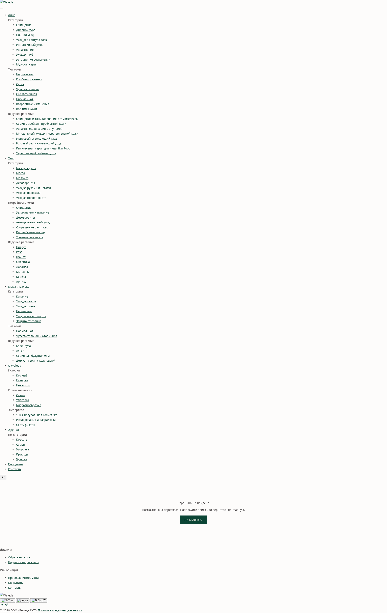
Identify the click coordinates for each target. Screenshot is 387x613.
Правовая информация (24, 578)
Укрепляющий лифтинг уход (36, 153)
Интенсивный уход (29, 45)
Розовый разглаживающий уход (38, 143)
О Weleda (14, 365)
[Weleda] (6, 2)
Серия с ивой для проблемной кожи (41, 124)
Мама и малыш (18, 286)
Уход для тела (25, 306)
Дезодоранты (25, 183)
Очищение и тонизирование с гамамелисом (47, 119)
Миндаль (22, 272)
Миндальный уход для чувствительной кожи (47, 133)
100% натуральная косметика (36, 415)
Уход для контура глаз (31, 40)
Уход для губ (24, 54)
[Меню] (1, 8)
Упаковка (22, 400)
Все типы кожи (26, 109)
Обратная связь (19, 557)
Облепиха (23, 262)
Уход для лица (26, 301)
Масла (20, 173)
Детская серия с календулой (35, 360)
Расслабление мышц (30, 232)
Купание (22, 296)
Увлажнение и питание (32, 212)
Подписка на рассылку (23, 562)
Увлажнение (25, 50)
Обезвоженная (26, 94)
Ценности (23, 385)
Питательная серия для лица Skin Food (43, 148)
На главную (193, 520)
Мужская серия (26, 64)
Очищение (23, 25)
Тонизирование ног (29, 237)
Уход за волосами (28, 193)
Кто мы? (21, 375)
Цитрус (21, 247)
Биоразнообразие (28, 405)
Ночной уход (25, 35)
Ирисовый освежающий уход (36, 138)
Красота (21, 439)
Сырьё (20, 395)
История (22, 380)
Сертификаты (25, 425)
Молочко (22, 178)
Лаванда (22, 267)
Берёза (21, 277)
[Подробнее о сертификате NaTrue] (7, 600)
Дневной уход (25, 30)
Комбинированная (29, 79)
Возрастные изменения (32, 104)
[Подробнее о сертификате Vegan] (22, 600)
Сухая (20, 84)
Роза (19, 252)
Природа (22, 454)
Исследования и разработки (36, 420)
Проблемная (24, 99)
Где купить (15, 464)
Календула (23, 346)
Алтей (20, 351)
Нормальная (24, 74)
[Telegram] (6, 605)
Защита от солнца (28, 321)
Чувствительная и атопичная (36, 336)
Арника (21, 281)
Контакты (14, 469)
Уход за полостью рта (31, 198)
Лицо (11, 15)
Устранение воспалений (33, 59)
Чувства (21, 459)
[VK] (2, 605)
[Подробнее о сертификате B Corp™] (38, 600)
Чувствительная (27, 89)
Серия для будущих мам (33, 356)
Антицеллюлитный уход (33, 222)
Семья (20, 444)
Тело (11, 158)
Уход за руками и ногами (33, 188)
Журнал (13, 429)
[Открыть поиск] (3, 477)
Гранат (21, 257)
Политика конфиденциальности (60, 610)
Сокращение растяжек (32, 227)
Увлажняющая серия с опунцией (39, 129)
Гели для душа (26, 168)
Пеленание (24, 311)
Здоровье (22, 449)
